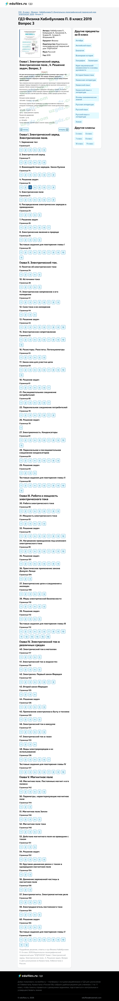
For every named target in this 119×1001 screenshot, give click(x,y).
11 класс (89, 143)
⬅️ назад (24, 129)
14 (37, 637)
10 (63, 252)
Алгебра (79, 40)
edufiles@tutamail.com (91, 997)
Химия (78, 122)
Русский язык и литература (82, 115)
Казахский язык (83, 85)
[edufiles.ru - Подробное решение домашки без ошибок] (19, 3)
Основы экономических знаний (86, 98)
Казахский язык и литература (83, 91)
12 (26, 637)
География (80, 60)
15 (43, 637)
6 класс (89, 133)
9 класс (89, 138)
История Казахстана (85, 75)
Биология (80, 50)
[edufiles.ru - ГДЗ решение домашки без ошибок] (30, 976)
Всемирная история (84, 55)
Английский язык (83, 45)
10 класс (79, 143)
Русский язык (82, 109)
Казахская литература (86, 80)
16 (48, 637)
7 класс (79, 138)
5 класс (79, 133)
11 (21, 257)
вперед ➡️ (63, 129)
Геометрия (93, 60)
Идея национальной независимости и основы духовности (87, 67)
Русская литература (85, 104)
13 (32, 637)
